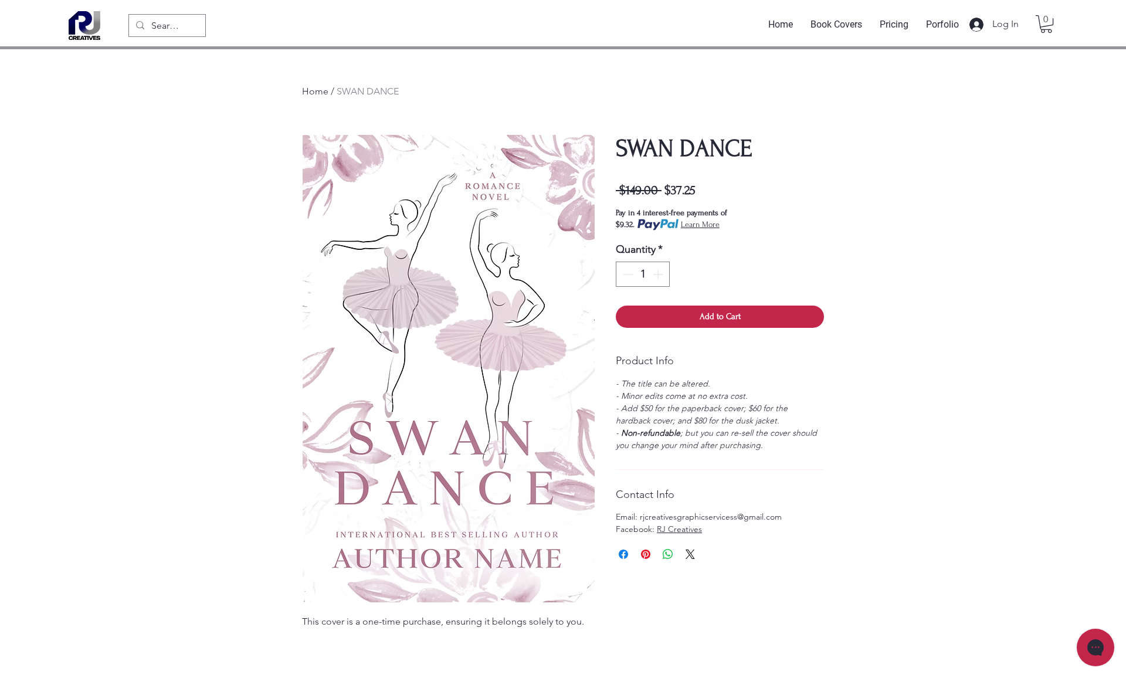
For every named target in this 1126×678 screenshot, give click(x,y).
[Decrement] (627, 274)
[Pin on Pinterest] (646, 554)
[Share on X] (690, 554)
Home (315, 91)
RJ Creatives (679, 529)
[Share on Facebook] (623, 554)
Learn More (700, 224)
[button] (1046, 24)
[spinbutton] (643, 274)
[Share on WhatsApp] (668, 554)
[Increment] (659, 274)
